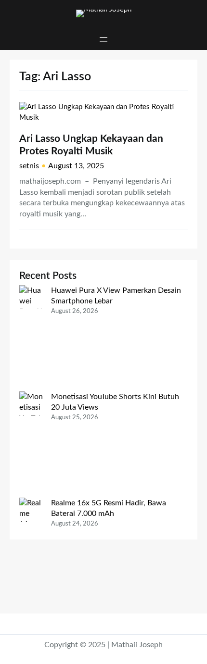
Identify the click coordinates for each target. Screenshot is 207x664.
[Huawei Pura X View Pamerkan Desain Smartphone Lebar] (31, 338)
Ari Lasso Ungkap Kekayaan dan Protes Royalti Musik (91, 145)
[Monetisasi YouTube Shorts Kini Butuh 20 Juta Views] (31, 444)
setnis (29, 166)
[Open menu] (103, 39)
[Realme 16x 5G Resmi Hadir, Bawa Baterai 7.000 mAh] (31, 551)
